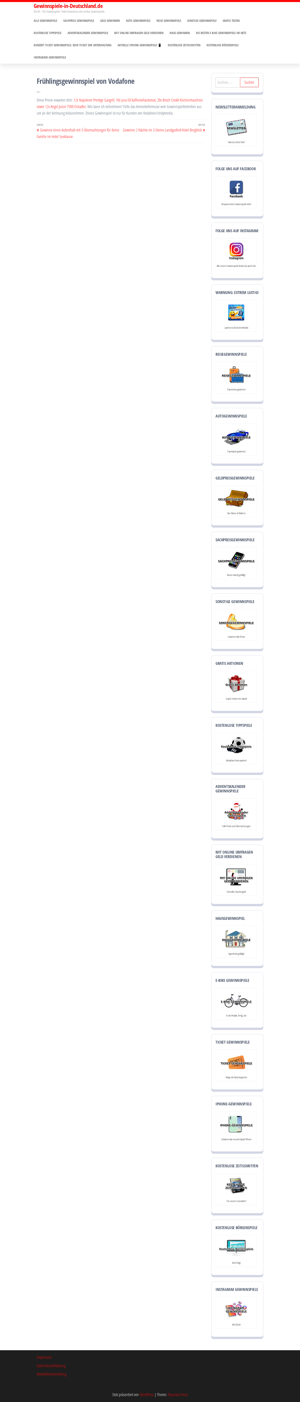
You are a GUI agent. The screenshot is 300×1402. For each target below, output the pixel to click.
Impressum (44, 1357)
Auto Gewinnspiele (138, 21)
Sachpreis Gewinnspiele (78, 21)
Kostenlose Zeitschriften (184, 45)
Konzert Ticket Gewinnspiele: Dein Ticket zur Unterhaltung (72, 45)
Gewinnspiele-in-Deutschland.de (68, 6)
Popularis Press (178, 1394)
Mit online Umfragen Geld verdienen (138, 33)
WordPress (147, 1394)
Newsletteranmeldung (51, 1374)
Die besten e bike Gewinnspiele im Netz (221, 33)
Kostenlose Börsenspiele (223, 45)
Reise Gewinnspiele (169, 21)
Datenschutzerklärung (51, 1365)
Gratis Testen (231, 21)
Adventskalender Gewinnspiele (88, 33)
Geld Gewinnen (110, 21)
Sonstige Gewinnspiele (202, 21)
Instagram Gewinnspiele (50, 57)
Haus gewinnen (180, 33)
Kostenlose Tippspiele (47, 33)
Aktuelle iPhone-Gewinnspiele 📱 (140, 45)
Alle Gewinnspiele (45, 21)
